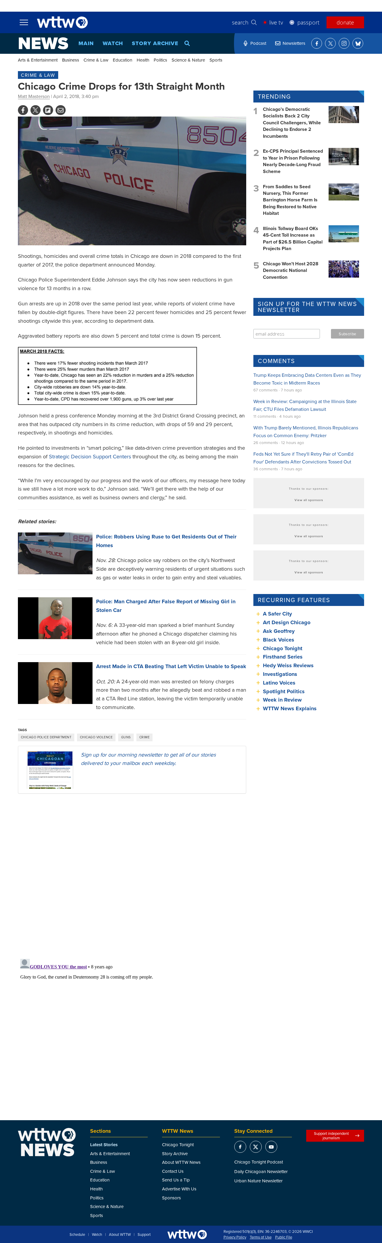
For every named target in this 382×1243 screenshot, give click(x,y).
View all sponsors (309, 500)
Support (144, 1234)
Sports (216, 60)
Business (70, 60)
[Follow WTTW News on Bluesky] (357, 43)
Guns (126, 737)
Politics (160, 60)
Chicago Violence (96, 737)
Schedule (77, 1234)
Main (86, 43)
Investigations (280, 674)
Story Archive (155, 43)
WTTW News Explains (290, 708)
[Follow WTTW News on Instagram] (344, 43)
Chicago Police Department (46, 737)
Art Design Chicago (286, 622)
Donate (345, 22)
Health (143, 60)
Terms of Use (261, 1237)
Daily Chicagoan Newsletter (261, 1171)
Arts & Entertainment (38, 60)
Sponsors (171, 1198)
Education (122, 60)
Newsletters (294, 43)
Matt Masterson (34, 96)
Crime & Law (96, 60)
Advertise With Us (179, 1189)
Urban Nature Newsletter (258, 1181)
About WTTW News (181, 1162)
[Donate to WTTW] (187, 1234)
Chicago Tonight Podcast (258, 1162)
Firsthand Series (283, 657)
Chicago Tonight (282, 648)
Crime (144, 737)
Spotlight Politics (284, 691)
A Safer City (277, 614)
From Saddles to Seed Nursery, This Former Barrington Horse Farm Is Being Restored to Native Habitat (290, 200)
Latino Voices (279, 683)
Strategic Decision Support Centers (90, 456)
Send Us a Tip (176, 1180)
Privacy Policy (235, 1237)
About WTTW (120, 1234)
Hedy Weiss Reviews (288, 665)
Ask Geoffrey (279, 631)
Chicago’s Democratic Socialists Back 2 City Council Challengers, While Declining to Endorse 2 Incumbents (292, 123)
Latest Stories (104, 1144)
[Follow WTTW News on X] (330, 43)
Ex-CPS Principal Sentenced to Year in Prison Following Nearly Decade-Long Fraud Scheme (293, 161)
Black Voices (278, 640)
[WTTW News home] (43, 43)
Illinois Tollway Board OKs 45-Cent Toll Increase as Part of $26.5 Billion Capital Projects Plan (293, 238)
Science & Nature (188, 60)
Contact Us (173, 1171)
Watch (113, 43)
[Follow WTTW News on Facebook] (316, 43)
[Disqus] (132, 875)
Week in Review (282, 700)
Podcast (258, 43)
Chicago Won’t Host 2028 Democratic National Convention (290, 270)
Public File (283, 1237)
